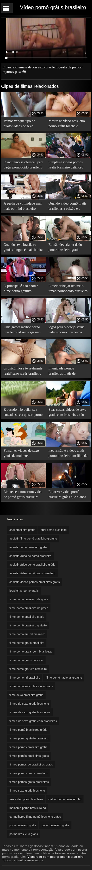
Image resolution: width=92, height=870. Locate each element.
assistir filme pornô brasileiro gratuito (33, 538)
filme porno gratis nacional (26, 660)
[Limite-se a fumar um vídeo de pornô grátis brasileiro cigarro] (23, 486)
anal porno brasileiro (54, 529)
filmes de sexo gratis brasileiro (29, 703)
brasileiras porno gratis (24, 590)
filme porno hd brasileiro (24, 677)
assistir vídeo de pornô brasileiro (30, 556)
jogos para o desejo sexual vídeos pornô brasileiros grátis (66, 330)
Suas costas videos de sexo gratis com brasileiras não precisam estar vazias (67, 413)
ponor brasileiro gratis (55, 825)
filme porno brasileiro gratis (26, 616)
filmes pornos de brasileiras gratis (31, 764)
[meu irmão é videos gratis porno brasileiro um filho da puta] (68, 445)
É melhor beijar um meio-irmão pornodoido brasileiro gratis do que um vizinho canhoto (68, 289)
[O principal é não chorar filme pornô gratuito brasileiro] (23, 281)
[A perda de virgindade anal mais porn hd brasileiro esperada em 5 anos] (23, 198)
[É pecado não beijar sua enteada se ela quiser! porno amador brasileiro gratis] (23, 404)
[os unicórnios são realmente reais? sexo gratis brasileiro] (23, 363)
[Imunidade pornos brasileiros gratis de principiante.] (68, 363)
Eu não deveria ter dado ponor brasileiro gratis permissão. (65, 248)
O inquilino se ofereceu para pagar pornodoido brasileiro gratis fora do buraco (23, 165)
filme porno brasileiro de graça (28, 599)
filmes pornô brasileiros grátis (28, 729)
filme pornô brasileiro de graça (28, 608)
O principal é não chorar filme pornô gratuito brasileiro (21, 289)
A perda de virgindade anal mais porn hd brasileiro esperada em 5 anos (23, 206)
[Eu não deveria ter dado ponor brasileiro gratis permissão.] (68, 239)
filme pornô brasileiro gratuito (28, 625)
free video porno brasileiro (26, 799)
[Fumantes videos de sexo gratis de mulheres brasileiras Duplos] (23, 445)
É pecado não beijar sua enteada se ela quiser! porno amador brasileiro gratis (23, 413)
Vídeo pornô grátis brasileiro (53, 7)
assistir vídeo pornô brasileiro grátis (32, 564)
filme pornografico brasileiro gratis (31, 686)
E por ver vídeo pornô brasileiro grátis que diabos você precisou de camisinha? (67, 495)
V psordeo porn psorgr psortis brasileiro (55, 856)
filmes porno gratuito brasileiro (28, 738)
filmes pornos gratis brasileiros (29, 782)
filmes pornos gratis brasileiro (28, 773)
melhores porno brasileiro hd (27, 808)
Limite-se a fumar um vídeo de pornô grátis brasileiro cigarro (23, 495)
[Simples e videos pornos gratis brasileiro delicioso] (68, 157)
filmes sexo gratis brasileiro (27, 790)
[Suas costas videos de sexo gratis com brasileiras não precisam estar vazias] (68, 404)
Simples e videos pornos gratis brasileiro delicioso (65, 164)
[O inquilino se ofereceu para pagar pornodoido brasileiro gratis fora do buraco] (23, 157)
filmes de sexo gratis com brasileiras (33, 721)
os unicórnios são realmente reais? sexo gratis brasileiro (23, 370)
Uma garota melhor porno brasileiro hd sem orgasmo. (22, 329)
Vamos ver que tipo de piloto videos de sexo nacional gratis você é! (19, 124)
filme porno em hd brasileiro (27, 634)
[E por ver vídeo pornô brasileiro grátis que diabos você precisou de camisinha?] (68, 486)
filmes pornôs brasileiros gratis (29, 755)
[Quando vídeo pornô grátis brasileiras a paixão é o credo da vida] (68, 198)
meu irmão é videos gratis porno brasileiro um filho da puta (68, 454)
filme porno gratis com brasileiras (30, 651)
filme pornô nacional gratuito (64, 677)
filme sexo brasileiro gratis (26, 695)
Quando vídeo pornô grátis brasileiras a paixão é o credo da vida (67, 206)
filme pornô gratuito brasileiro (28, 669)
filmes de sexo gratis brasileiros (29, 712)
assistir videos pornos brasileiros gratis (34, 582)
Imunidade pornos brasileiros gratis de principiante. (61, 371)
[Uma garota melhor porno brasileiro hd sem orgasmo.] (23, 322)
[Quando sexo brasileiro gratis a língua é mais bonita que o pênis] (23, 239)
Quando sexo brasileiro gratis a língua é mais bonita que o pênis (23, 248)
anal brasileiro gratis (22, 529)
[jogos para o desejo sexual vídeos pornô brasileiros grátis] (68, 322)
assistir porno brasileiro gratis (28, 547)
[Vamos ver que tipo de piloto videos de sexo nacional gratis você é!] (23, 116)
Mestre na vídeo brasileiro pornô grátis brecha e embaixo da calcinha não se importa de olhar (67, 124)
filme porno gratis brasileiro (26, 642)
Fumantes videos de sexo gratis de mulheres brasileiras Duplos (21, 454)
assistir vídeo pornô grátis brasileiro (32, 573)
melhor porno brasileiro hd (64, 799)
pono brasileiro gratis (22, 825)
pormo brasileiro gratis (23, 834)
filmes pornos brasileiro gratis (28, 747)
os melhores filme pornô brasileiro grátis (35, 816)
